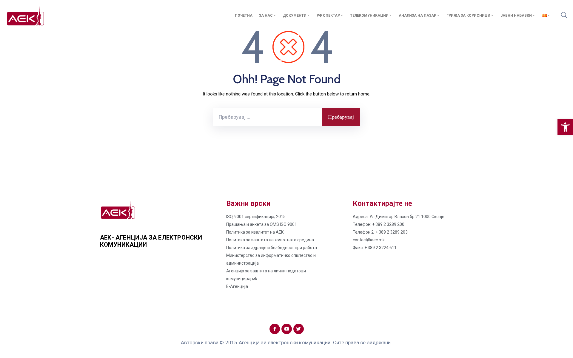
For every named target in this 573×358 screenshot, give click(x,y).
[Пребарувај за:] (267, 117)
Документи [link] (294, 15)
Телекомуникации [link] (369, 15)
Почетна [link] (243, 15)
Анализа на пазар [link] (417, 15)
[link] (565, 127)
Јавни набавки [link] (516, 15)
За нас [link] (266, 15)
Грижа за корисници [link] (468, 15)
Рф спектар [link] (328, 15)
